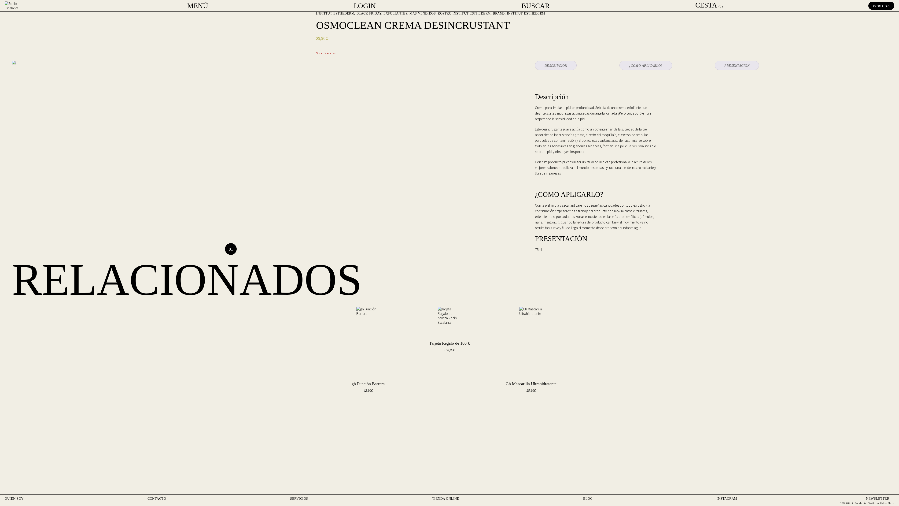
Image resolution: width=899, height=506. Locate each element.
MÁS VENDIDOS (422, 13)
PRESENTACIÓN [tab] (736, 65)
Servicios (299, 498)
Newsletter (877, 498)
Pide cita (881, 6)
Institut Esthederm (335, 13)
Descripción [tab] (556, 65)
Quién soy (14, 498)
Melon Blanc (887, 503)
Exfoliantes (395, 13)
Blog (588, 498)
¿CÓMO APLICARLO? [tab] (646, 65)
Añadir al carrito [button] (361, 402)
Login (365, 5)
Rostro (444, 13)
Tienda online (445, 498)
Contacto (156, 498)
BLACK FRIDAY (369, 13)
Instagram (727, 498)
